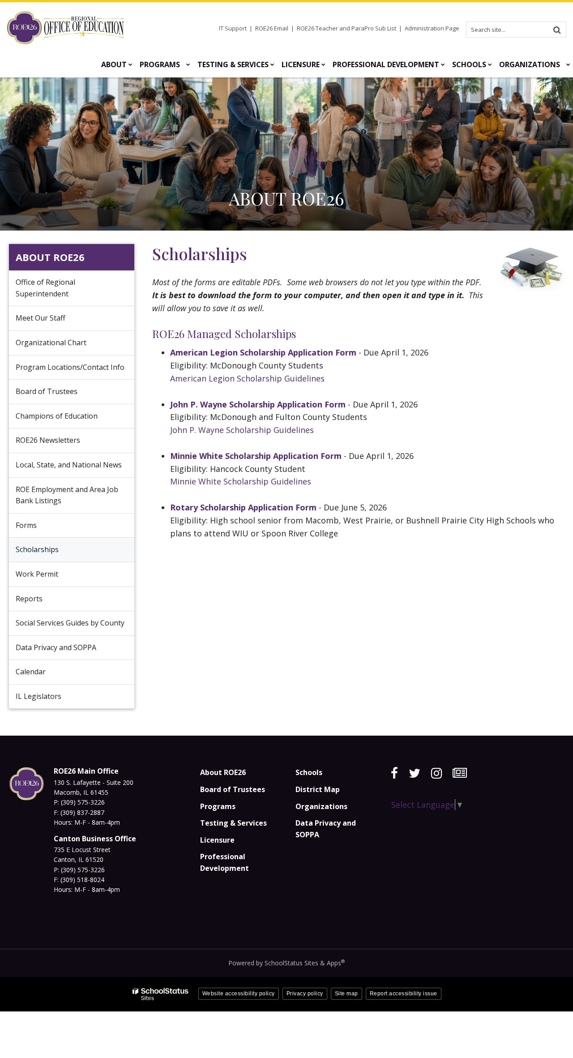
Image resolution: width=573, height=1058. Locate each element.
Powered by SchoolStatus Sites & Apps (286, 963)
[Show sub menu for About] (130, 64)
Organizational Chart (65, 346)
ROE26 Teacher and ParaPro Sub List (346, 28)
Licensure (217, 840)
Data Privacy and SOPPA (56, 647)
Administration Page (432, 28)
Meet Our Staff (40, 318)
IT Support (233, 28)
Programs (217, 806)
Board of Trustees (46, 391)
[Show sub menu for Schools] (490, 64)
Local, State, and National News (69, 465)
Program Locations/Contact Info (70, 367)
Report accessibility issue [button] (403, 993)
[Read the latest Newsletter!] (460, 773)
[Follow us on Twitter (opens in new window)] (414, 773)
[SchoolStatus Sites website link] (160, 994)
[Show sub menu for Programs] (188, 64)
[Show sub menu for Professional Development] (443, 64)
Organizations (321, 806)
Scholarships (37, 549)
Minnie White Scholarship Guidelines (241, 481)
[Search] (557, 29)
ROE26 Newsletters (48, 440)
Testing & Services (233, 823)
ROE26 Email (271, 28)
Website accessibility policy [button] (238, 993)
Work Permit (37, 574)
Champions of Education (57, 416)
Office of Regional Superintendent (45, 288)
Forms (26, 525)
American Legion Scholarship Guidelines (247, 378)
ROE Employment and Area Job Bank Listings (67, 495)
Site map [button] (346, 993)
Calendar (31, 672)
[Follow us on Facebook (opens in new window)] (394, 773)
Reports (29, 599)
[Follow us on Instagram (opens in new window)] (436, 773)
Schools (308, 772)
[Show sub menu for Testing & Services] (272, 64)
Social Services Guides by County (70, 623)
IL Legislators (38, 696)
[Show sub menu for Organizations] (568, 64)
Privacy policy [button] (304, 993)
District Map (317, 789)
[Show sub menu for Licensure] (323, 64)
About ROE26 (50, 257)
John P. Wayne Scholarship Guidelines (242, 429)
